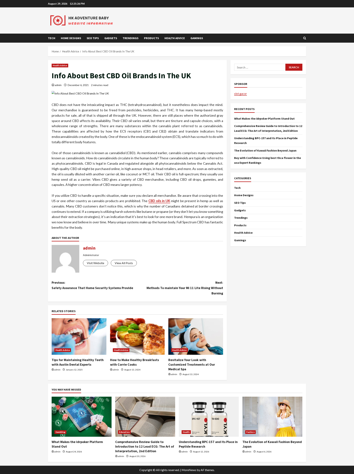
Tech (51, 38)
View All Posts (124, 263)
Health (186, 432)
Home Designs (71, 38)
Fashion (250, 432)
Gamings (196, 38)
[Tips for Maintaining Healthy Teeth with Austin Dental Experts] (79, 336)
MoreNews (189, 470)
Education (124, 432)
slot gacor (240, 93)
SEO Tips (93, 38)
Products (151, 38)
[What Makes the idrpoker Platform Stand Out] (82, 417)
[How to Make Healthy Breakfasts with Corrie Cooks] (137, 336)
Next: (185, 287)
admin (58, 85)
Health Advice (174, 38)
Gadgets (110, 38)
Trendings (130, 38)
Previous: (92, 285)
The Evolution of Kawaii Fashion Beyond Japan (265, 150)
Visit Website (95, 263)
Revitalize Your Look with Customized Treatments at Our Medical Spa (191, 364)
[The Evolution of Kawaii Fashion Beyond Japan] (272, 417)
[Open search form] (304, 38)
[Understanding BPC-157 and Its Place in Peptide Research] (209, 417)
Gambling (60, 432)
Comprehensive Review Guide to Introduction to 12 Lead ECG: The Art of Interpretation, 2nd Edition (144, 446)
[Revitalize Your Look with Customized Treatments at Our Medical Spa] (195, 336)
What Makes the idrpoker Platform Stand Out (264, 118)
